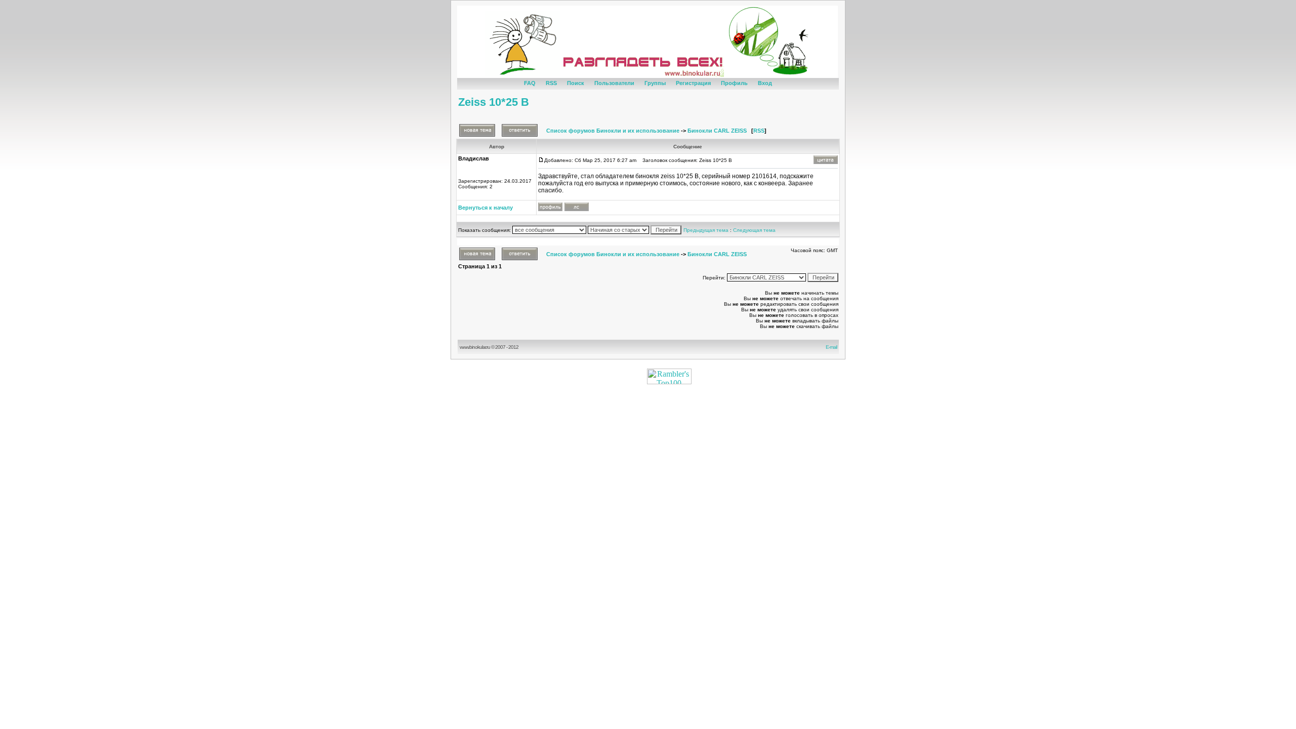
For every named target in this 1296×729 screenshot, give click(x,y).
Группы (655, 83)
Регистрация (693, 83)
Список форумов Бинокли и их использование (612, 131)
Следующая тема (754, 230)
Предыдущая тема (705, 230)
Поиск (575, 83)
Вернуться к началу (485, 208)
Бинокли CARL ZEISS (717, 131)
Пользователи (614, 83)
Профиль (734, 83)
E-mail (832, 347)
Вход (765, 83)
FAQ (530, 83)
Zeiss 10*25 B (493, 102)
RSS (551, 83)
